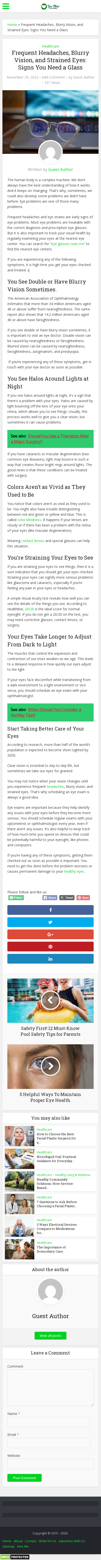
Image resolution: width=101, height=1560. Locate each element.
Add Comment (53, 77)
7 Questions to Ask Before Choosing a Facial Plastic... (57, 1204)
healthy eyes (74, 871)
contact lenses (32, 540)
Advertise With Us (72, 1541)
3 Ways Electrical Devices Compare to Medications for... (57, 1228)
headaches (55, 786)
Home (12, 24)
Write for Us (47, 1541)
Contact (30, 1541)
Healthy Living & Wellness (72, 1175)
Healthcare (50, 46)
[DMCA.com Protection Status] (15, 1556)
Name (13, 1413)
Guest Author (83, 77)
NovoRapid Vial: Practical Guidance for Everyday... (56, 1159)
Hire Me (23, 1546)
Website (13, 1455)
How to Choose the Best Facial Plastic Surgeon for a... (56, 1138)
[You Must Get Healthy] (50, 5)
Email (13, 1434)
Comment (15, 1366)
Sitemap (8, 1546)
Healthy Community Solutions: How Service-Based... (55, 1183)
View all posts (50, 1335)
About (18, 1541)
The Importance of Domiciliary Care (51, 1249)
